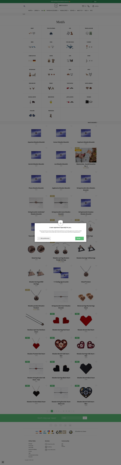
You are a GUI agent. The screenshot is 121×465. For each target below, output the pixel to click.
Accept (78, 238)
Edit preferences (45, 238)
